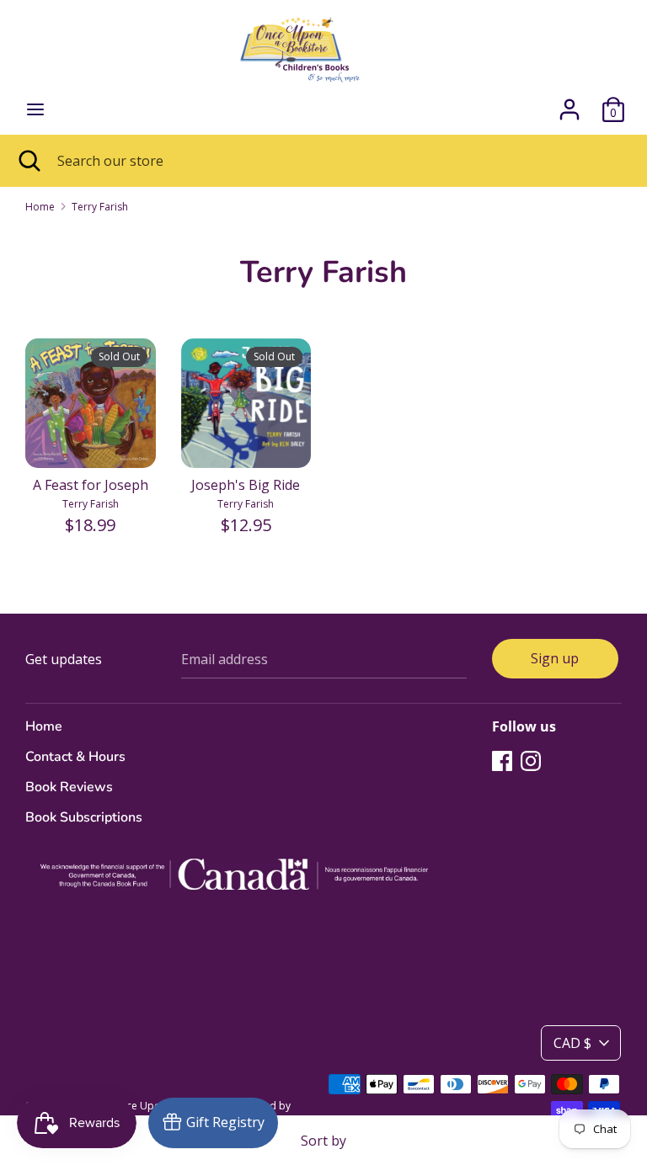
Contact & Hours (75, 756)
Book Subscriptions (83, 817)
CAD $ (572, 1043)
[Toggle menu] (35, 109)
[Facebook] (502, 760)
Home (43, 726)
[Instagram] (531, 760)
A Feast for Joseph (90, 485)
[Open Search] (29, 160)
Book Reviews (69, 787)
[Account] (569, 102)
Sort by (323, 1140)
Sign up (555, 658)
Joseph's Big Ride (245, 485)
